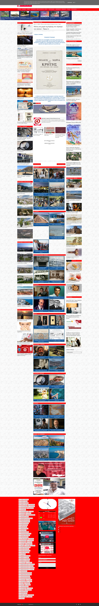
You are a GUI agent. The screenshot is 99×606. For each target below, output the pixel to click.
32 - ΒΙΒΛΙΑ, (52, 31)
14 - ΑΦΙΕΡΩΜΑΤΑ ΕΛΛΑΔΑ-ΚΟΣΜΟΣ (25, 518)
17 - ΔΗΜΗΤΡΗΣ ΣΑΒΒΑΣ (23, 528)
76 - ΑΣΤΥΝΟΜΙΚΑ (22, 588)
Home (35, 24)
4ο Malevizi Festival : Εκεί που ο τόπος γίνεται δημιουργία (45, 17)
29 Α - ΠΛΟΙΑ (29, 542)
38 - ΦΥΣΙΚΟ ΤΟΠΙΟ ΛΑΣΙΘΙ (24, 552)
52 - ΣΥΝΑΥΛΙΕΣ (22, 579)
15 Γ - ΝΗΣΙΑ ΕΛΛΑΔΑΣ (23, 525)
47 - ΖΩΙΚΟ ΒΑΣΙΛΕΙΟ (23, 571)
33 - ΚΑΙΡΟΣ (27, 545)
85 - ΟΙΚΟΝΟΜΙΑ (22, 596)
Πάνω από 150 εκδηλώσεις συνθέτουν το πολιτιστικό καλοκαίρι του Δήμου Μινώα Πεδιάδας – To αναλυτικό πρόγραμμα (24, 70)
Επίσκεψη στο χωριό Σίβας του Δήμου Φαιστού (25, 216)
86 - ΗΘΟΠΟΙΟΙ (29, 596)
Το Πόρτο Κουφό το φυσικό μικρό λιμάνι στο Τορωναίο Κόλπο (35, 18)
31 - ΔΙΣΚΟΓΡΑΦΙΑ (28, 543)
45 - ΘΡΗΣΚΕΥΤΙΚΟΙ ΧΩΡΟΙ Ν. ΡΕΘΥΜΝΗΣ (26, 567)
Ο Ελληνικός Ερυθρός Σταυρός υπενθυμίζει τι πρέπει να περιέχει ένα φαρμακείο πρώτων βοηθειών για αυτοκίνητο (24, 354)
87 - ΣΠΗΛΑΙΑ (21, 598)
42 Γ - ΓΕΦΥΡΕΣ (29, 562)
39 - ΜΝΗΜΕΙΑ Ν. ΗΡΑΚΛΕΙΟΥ (24, 555)
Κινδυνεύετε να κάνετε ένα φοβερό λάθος (48, 135)
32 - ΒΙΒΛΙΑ (38, 24)
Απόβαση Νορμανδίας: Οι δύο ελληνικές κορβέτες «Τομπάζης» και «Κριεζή (15, 18)
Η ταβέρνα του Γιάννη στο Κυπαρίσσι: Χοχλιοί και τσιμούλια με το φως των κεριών (73, 212)
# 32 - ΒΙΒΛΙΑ (38, 103)
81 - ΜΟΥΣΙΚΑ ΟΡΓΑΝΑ (23, 591)
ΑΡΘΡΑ (28, 9)
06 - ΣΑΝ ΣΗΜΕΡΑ (22, 509)
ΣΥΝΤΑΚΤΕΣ (33, 9)
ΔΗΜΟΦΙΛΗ (74, 260)
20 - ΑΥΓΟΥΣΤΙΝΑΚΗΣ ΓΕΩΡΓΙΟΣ (25, 533)
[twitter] (79, 604)
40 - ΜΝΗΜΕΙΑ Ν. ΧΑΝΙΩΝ (24, 557)
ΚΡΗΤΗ (46, 9)
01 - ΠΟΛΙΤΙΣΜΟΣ (31, 504)
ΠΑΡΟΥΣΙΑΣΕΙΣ (51, 9)
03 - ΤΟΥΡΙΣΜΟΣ (31, 506)
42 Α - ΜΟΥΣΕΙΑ (22, 562)
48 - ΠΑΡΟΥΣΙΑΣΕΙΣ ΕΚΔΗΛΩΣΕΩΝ (25, 572)
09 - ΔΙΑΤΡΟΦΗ (21, 513)
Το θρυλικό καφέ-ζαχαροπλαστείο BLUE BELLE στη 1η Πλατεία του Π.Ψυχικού (25, 18)
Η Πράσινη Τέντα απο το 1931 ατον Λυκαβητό (55, 17)
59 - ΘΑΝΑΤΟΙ (21, 584)
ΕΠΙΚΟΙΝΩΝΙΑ (74, 9)
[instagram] (80, 604)
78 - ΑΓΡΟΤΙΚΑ (29, 588)
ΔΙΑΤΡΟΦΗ (69, 260)
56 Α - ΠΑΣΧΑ (29, 581)
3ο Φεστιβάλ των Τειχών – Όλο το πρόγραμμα (24, 33)
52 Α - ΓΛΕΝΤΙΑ (29, 579)
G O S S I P (79, 260)
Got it (74, 2)
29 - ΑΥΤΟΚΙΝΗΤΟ (22, 542)
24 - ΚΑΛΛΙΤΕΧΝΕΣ (22, 540)
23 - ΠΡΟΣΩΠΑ (30, 538)
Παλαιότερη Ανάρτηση (61, 164)
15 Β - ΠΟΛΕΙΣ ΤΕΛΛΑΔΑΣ (23, 523)
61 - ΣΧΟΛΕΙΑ (27, 584)
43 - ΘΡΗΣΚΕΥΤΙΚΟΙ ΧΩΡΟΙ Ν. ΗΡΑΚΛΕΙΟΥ (26, 564)
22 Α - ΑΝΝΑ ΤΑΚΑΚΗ (23, 538)
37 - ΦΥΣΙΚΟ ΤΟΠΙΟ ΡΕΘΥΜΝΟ (24, 550)
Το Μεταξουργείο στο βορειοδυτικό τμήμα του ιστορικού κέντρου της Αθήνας (24, 263)
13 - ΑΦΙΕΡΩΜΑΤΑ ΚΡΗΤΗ (23, 516)
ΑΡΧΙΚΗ (19, 9)
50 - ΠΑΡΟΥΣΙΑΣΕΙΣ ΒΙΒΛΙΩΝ (24, 576)
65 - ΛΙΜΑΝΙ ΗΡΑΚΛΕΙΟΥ (23, 586)
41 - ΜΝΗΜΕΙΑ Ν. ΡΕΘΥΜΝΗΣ (24, 559)
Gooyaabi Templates (36, 604)
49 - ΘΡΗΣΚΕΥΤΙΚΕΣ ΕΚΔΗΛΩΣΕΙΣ (25, 574)
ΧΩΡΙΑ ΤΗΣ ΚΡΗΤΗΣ (40, 9)
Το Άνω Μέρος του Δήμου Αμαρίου (22, 204)
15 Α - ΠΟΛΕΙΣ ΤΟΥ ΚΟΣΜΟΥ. (24, 521)
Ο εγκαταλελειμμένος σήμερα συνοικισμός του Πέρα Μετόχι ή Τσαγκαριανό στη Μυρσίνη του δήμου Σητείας (5, 18)
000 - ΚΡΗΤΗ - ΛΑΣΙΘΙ (23, 501)
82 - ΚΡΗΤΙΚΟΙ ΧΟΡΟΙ (23, 593)
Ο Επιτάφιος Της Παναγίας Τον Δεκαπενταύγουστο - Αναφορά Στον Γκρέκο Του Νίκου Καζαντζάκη (60, 136)
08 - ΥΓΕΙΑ (31, 511)
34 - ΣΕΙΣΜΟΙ (32, 545)
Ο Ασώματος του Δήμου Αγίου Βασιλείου (23, 238)
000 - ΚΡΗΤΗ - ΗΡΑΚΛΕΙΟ (23, 499)
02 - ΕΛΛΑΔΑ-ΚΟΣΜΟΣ (23, 506)
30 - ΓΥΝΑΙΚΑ (21, 543)
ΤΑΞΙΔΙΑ (68, 9)
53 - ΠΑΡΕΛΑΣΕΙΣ (22, 581)
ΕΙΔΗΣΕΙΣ (24, 9)
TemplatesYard (25, 604)
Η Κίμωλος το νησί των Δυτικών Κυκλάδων (24, 295)
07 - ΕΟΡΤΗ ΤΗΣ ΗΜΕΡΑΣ (23, 511)
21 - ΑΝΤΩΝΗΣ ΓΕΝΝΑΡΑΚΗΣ (24, 535)
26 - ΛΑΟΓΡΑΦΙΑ (30, 540)
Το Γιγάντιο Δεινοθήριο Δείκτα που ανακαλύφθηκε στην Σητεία (71, 246)
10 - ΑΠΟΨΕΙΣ (28, 513)
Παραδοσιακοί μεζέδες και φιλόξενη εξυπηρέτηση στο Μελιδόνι (72, 188)
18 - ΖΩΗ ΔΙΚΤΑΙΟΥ (22, 530)
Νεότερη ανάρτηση (37, 164)
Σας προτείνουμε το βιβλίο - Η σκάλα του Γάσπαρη (38, 135)
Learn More (69, 2)
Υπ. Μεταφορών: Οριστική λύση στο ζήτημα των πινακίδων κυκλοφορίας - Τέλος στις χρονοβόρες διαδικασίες (24, 138)
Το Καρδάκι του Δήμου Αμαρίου (22, 227)
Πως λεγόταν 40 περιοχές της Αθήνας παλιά (65, 17)
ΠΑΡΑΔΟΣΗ (64, 9)
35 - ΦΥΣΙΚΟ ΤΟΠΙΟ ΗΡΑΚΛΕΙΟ (24, 547)
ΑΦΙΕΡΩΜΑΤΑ (58, 9)
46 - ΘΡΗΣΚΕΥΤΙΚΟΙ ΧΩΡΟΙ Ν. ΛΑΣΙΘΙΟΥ (26, 569)
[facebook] (77, 604)
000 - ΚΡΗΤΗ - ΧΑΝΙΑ (23, 504)
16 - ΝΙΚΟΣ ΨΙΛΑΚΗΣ (23, 526)
